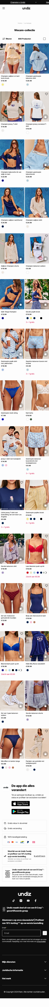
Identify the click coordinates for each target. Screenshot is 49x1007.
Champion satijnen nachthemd (11, 220)
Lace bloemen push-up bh (35, 566)
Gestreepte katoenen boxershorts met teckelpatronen (33, 461)
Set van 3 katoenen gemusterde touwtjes (8, 617)
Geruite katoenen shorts (34, 713)
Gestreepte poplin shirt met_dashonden (9, 362)
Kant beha (29, 413)
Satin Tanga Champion (8, 312)
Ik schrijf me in (39, 856)
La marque (27, 23)
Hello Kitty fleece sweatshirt (35, 664)
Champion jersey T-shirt (9, 124)
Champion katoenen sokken (35, 266)
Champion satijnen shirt (34, 220)
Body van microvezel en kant (36, 616)
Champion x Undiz (17, 2)
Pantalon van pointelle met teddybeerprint (35, 762)
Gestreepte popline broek (35, 512)
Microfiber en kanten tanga (10, 761)
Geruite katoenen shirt (9, 566)
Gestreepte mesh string (9, 413)
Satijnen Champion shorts (10, 266)
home (20, 23)
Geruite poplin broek (33, 312)
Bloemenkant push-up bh (10, 664)
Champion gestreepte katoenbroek (33, 173)
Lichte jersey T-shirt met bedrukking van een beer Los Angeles (11, 515)
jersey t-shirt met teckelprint (11, 459)
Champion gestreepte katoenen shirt (33, 77)
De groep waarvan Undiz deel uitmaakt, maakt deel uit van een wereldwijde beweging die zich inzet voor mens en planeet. (27, 877)
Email (4, 928)
